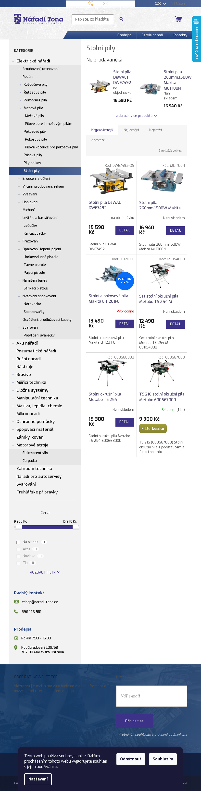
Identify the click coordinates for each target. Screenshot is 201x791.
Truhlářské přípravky (37, 492)
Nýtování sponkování (39, 296)
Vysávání (30, 194)
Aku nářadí (27, 343)
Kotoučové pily (36, 84)
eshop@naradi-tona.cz (40, 602)
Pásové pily (33, 155)
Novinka (32, 556)
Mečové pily (33, 108)
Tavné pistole (35, 265)
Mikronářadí (28, 414)
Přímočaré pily (35, 100)
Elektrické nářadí (33, 61)
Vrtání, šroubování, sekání (43, 186)
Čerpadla (30, 460)
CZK (158, 3)
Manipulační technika (37, 398)
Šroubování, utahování (40, 69)
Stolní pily (32, 170)
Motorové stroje (32, 445)
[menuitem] (125, 35)
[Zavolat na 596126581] (95, 3)
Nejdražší (155, 130)
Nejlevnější (131, 130)
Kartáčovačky (35, 233)
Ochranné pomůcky (35, 421)
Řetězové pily (35, 92)
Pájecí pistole (34, 272)
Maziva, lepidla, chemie (39, 406)
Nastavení (38, 779)
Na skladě (34, 542)
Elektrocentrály (35, 453)
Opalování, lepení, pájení (42, 249)
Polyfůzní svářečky (39, 335)
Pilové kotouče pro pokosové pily (51, 147)
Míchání (29, 210)
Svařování (30, 327)
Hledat (123, 19)
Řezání (28, 76)
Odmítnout (130, 759)
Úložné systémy (32, 390)
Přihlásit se (134, 721)
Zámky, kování (30, 437)
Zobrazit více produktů (134, 115)
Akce (30, 549)
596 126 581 (31, 612)
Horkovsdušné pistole (41, 257)
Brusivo (23, 374)
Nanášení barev (35, 280)
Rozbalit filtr (43, 572)
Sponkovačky (34, 312)
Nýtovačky (32, 304)
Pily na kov (32, 163)
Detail (124, 230)
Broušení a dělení (36, 178)
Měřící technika (31, 382)
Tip (28, 563)
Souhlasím (163, 759)
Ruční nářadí (28, 359)
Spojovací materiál (34, 429)
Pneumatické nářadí (36, 351)
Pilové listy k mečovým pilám (48, 123)
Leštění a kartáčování (40, 218)
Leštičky (30, 225)
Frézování (30, 241)
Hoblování (30, 202)
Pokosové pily (35, 131)
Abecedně (98, 140)
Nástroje (24, 367)
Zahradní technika (34, 468)
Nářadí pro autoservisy (39, 476)
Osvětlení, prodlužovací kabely (47, 319)
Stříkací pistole (36, 288)
